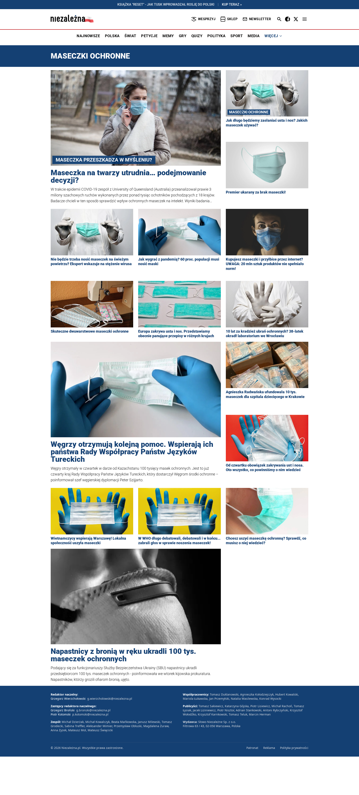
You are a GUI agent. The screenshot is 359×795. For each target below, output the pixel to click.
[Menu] (304, 19)
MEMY (168, 36)
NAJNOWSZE (88, 36)
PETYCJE (149, 36)
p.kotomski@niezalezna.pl (90, 714)
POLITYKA (216, 36)
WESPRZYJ (206, 19)
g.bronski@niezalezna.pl (93, 710)
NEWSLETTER (260, 19)
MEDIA (253, 36)
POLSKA (112, 36)
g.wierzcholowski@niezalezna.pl (109, 699)
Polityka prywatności (294, 748)
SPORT (236, 36)
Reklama (269, 748)
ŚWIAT (130, 36)
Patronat (252, 748)
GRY (182, 36)
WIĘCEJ (271, 36)
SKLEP (232, 19)
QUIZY (196, 36)
